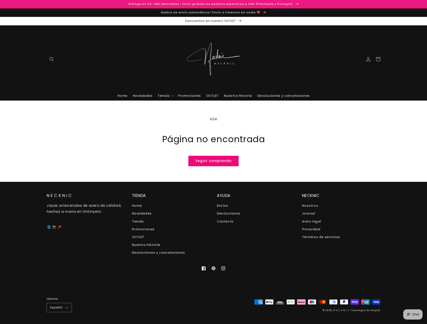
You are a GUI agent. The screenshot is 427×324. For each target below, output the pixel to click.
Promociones (143, 229)
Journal (308, 213)
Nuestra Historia (146, 245)
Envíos (222, 205)
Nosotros (310, 205)
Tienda (138, 221)
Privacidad (311, 229)
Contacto (225, 221)
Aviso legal (311, 221)
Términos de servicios (321, 237)
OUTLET (138, 237)
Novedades (142, 213)
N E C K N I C (341, 310)
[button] (51, 59)
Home (137, 205)
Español (56, 307)
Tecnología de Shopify (365, 310)
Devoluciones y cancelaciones (158, 252)
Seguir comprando (213, 160)
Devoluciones (228, 213)
